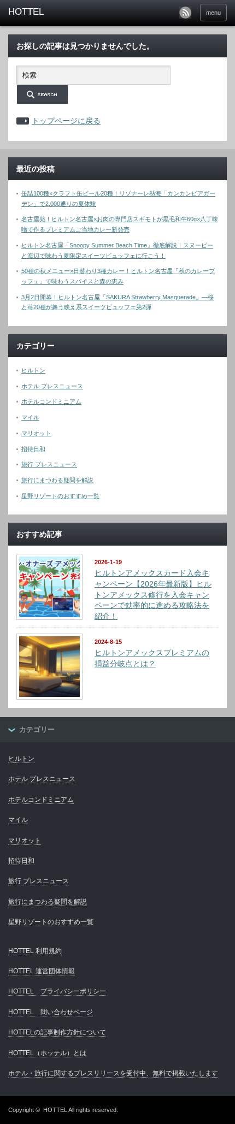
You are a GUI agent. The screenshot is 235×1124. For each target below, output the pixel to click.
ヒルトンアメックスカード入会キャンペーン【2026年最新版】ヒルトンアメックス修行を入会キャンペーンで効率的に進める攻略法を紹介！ (153, 594)
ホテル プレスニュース (52, 386)
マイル (30, 417)
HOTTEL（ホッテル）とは (47, 1053)
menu (213, 12)
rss (185, 13)
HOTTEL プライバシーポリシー (57, 991)
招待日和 (33, 449)
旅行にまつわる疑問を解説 (57, 480)
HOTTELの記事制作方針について (57, 1032)
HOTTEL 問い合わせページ (50, 1012)
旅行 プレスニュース (49, 464)
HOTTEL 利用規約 (35, 951)
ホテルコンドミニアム (51, 401)
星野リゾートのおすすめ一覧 (60, 496)
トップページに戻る (66, 120)
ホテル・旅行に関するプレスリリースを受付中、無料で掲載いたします (113, 1073)
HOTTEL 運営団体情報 (41, 971)
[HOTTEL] (55, 12)
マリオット (36, 433)
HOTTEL (55, 1110)
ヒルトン (33, 370)
